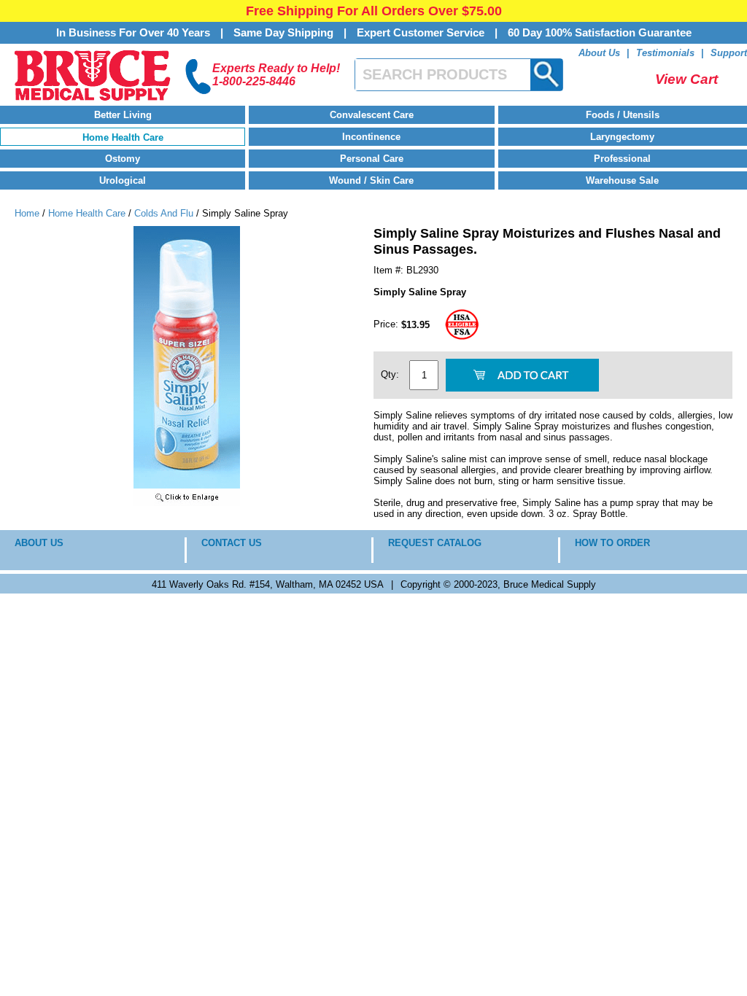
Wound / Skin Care (371, 180)
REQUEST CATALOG (434, 542)
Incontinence (371, 136)
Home (27, 213)
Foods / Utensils (622, 114)
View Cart (686, 79)
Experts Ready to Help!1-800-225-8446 (276, 74)
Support (729, 52)
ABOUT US (39, 542)
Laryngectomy (622, 136)
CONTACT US (231, 542)
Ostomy (122, 158)
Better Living (123, 114)
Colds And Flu (163, 213)
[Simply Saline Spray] (186, 502)
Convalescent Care (372, 114)
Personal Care (371, 158)
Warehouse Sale (622, 180)
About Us (599, 52)
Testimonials (665, 52)
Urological (122, 180)
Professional (622, 158)
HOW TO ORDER (612, 542)
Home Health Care (122, 137)
